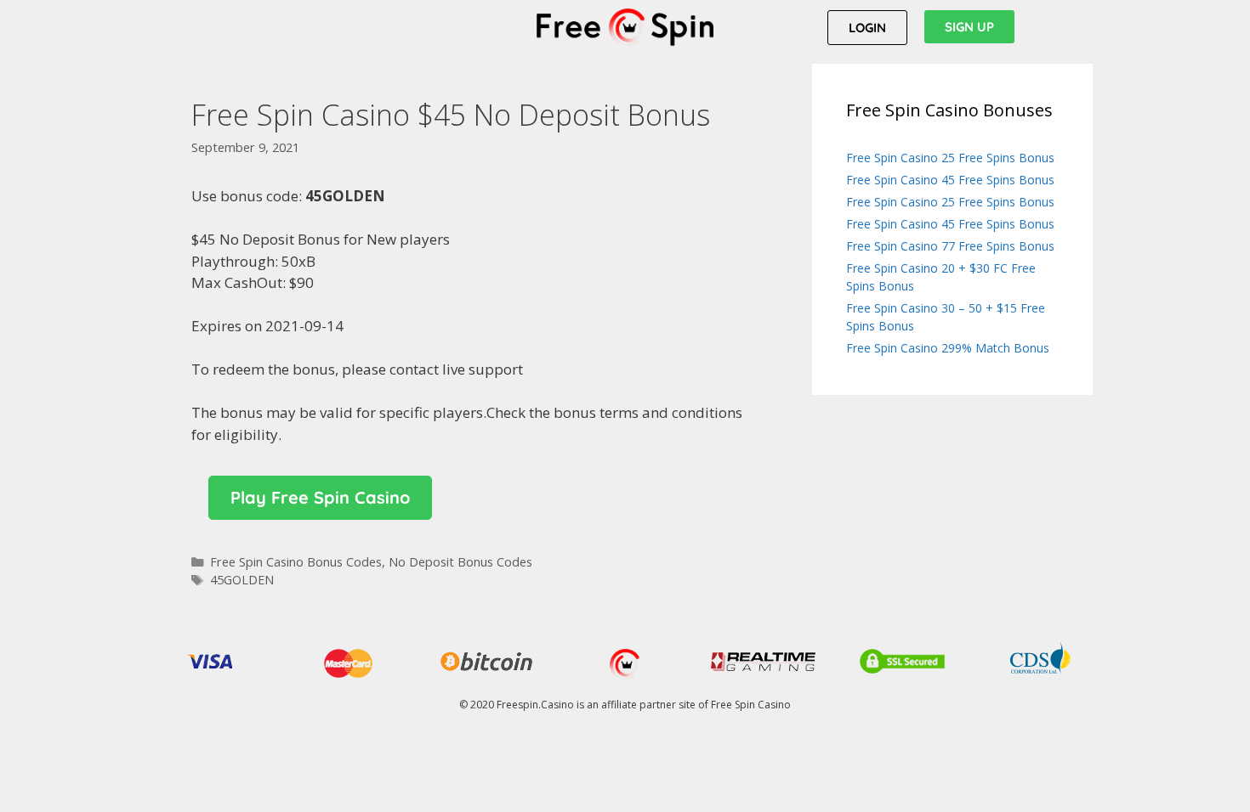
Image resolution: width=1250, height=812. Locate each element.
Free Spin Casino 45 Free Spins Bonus (950, 180)
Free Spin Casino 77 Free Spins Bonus (950, 246)
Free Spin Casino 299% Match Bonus (947, 348)
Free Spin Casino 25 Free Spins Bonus (950, 157)
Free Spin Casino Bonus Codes (296, 562)
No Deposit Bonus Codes (460, 562)
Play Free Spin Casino (320, 497)
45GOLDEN (242, 580)
